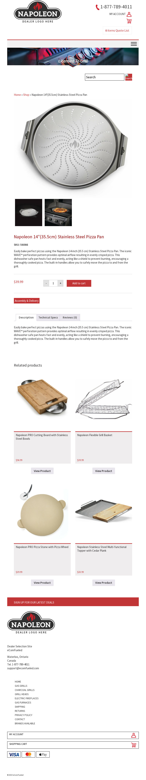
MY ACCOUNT (117, 14)
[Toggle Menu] (134, 44)
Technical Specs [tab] (48, 317)
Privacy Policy (23, 715)
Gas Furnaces (23, 702)
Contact (20, 719)
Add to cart (79, 283)
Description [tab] (26, 317)
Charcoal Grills (24, 690)
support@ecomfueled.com (23, 668)
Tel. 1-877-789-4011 (18, 664)
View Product (42, 471)
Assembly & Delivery (27, 300)
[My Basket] (128, 21)
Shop (26, 95)
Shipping (20, 706)
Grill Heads (22, 694)
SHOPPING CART (18, 744)
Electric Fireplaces (26, 698)
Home (17, 95)
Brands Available (25, 723)
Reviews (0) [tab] (70, 317)
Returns (20, 711)
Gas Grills (21, 685)
